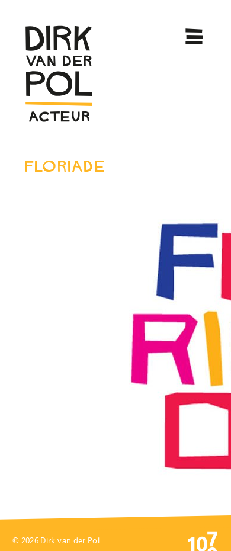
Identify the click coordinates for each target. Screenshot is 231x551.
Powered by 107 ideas (203, 540)
